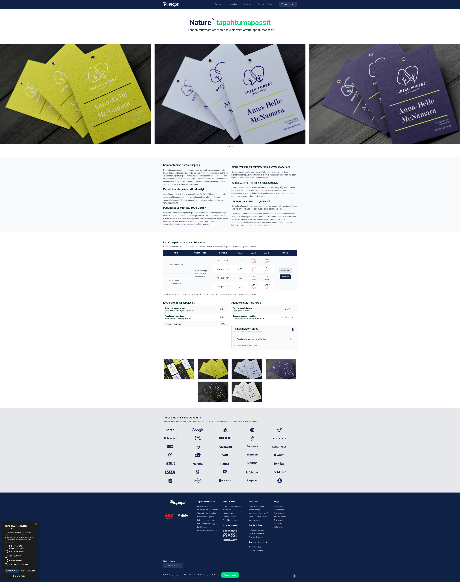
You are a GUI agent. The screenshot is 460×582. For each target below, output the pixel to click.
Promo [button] (218, 4)
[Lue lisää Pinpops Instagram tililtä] (294, 576)
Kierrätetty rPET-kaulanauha (208, 510)
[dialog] (20, 550)
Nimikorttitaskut (255, 547)
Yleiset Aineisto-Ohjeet (249, 345)
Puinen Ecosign (254, 510)
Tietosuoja (278, 524)
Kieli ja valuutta (169, 561)
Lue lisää (16, 542)
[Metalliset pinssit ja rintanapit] (234, 535)
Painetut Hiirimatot (230, 517)
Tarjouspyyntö (285, 270)
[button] (227, 146)
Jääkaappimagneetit (256, 530)
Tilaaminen (285, 277)
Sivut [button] (270, 4)
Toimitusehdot (279, 520)
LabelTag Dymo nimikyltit (258, 517)
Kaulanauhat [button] (232, 4)
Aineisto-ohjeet (280, 517)
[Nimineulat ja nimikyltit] (234, 530)
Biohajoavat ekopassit (205, 517)
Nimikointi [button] (247, 4)
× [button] (36, 524)
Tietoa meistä (279, 510)
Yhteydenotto (279, 506)
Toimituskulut (279, 513)
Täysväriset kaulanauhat (206, 513)
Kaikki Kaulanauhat (204, 506)
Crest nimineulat (255, 520)
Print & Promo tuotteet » (232, 520)
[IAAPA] (183, 515)
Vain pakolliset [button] (28, 571)
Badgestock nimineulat (257, 513)
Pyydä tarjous (230, 575)
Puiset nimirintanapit (205, 524)
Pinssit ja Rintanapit (256, 537)
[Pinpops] (171, 4)
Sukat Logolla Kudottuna (232, 506)
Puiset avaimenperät (256, 533)
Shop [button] (260, 4)
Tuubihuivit (227, 510)
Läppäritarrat (228, 513)
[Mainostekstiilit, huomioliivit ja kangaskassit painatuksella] (234, 539)
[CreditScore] (169, 516)
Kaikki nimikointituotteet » (207, 531)
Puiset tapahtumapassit (206, 520)
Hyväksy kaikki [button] (12, 571)
